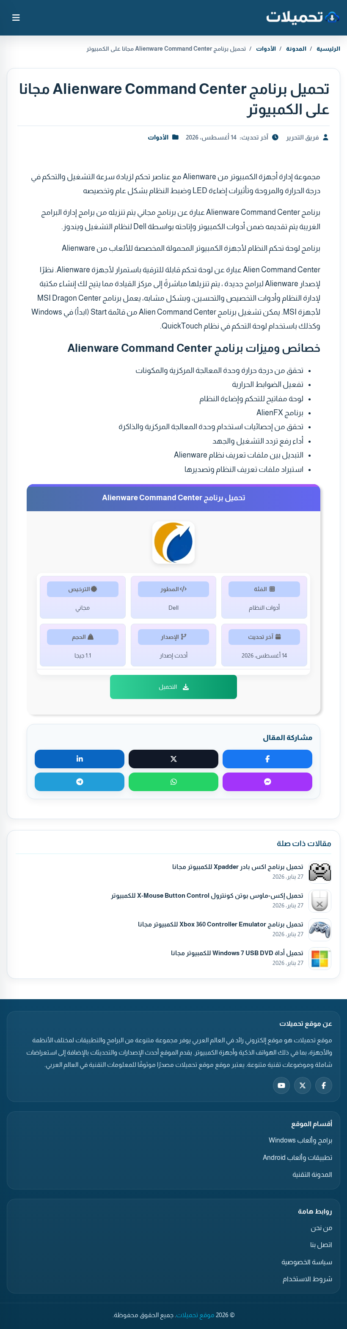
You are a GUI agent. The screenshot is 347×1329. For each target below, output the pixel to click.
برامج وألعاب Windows (300, 1140)
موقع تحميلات (195, 1315)
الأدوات (266, 48)
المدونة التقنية (312, 1174)
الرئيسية (328, 48)
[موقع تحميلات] (302, 18)
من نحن (321, 1227)
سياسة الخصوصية (306, 1262)
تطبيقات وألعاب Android (297, 1157)
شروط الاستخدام (307, 1278)
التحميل (168, 686)
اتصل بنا (321, 1244)
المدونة (296, 48)
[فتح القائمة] (16, 17)
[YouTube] (281, 1085)
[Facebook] (323, 1085)
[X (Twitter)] (302, 1085)
